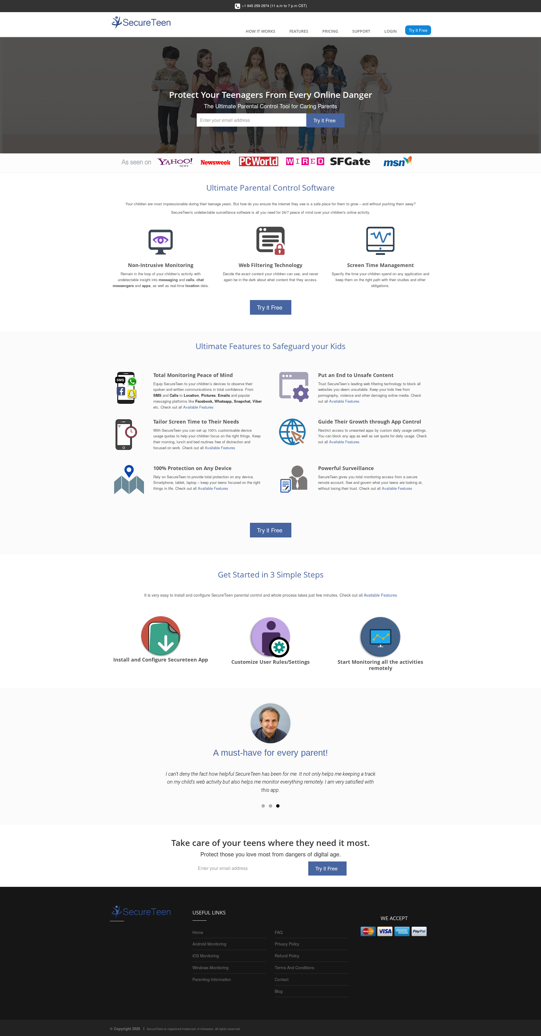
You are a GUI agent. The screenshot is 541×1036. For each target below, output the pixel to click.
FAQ (279, 932)
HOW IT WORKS (260, 31)
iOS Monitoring (205, 955)
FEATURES (298, 31)
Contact (282, 979)
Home (197, 932)
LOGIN (390, 31)
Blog (279, 991)
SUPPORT (361, 31)
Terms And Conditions (294, 967)
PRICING (330, 31)
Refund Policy (287, 955)
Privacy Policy (287, 944)
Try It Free (418, 30)
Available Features (198, 407)
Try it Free (324, 120)
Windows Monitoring (210, 967)
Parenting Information (211, 979)
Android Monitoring (209, 944)
